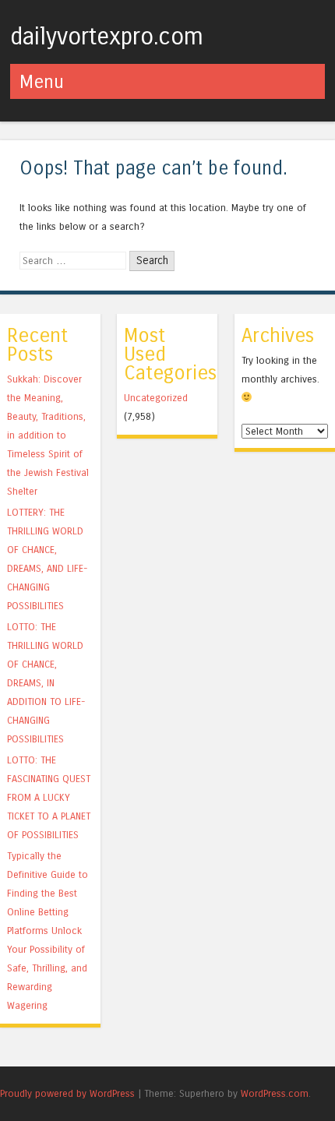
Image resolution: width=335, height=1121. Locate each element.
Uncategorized (156, 398)
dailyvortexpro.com (106, 37)
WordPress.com (275, 1093)
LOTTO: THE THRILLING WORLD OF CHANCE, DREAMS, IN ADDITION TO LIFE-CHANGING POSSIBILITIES (46, 683)
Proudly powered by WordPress (67, 1093)
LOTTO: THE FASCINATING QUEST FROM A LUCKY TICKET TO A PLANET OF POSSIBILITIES (48, 797)
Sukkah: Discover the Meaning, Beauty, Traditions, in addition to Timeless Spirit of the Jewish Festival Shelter (48, 435)
